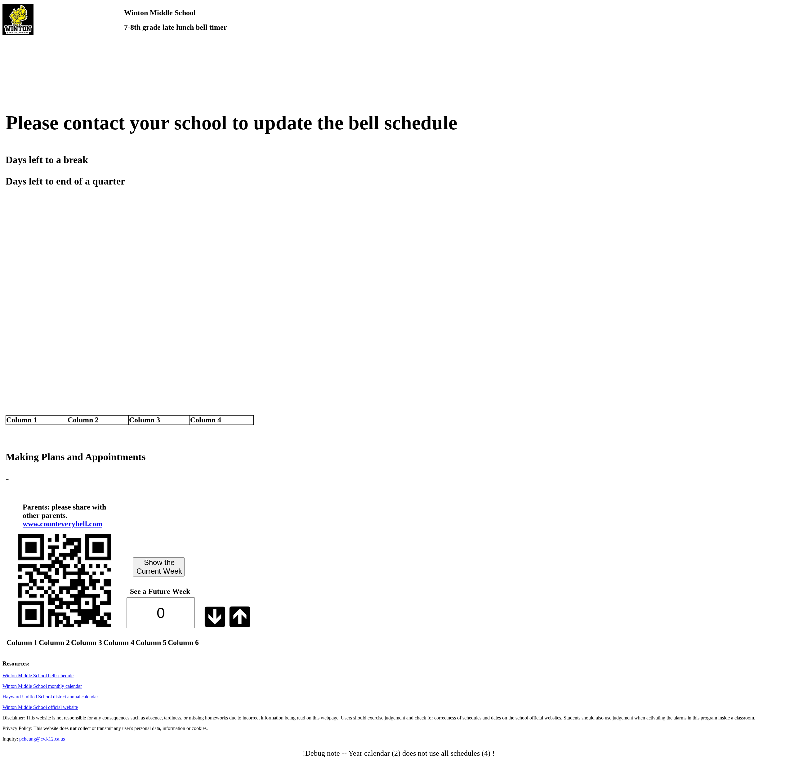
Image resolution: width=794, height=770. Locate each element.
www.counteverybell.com (62, 524)
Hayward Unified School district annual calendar (50, 696)
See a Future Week (160, 591)
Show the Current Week (159, 566)
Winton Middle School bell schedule (38, 675)
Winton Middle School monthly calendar (42, 686)
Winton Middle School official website (40, 707)
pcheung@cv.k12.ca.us (42, 738)
